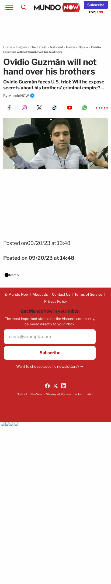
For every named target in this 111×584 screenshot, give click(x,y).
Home (7, 47)
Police (70, 47)
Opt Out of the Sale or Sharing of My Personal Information (55, 394)
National (56, 47)
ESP (92, 12)
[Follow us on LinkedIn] (63, 385)
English (21, 47)
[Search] (24, 7)
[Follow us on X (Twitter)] (55, 385)
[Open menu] (9, 7)
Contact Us (61, 294)
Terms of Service (88, 294)
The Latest (38, 47)
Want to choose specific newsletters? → (50, 366)
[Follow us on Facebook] (47, 385)
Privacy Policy (55, 301)
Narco (83, 47)
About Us (40, 294)
